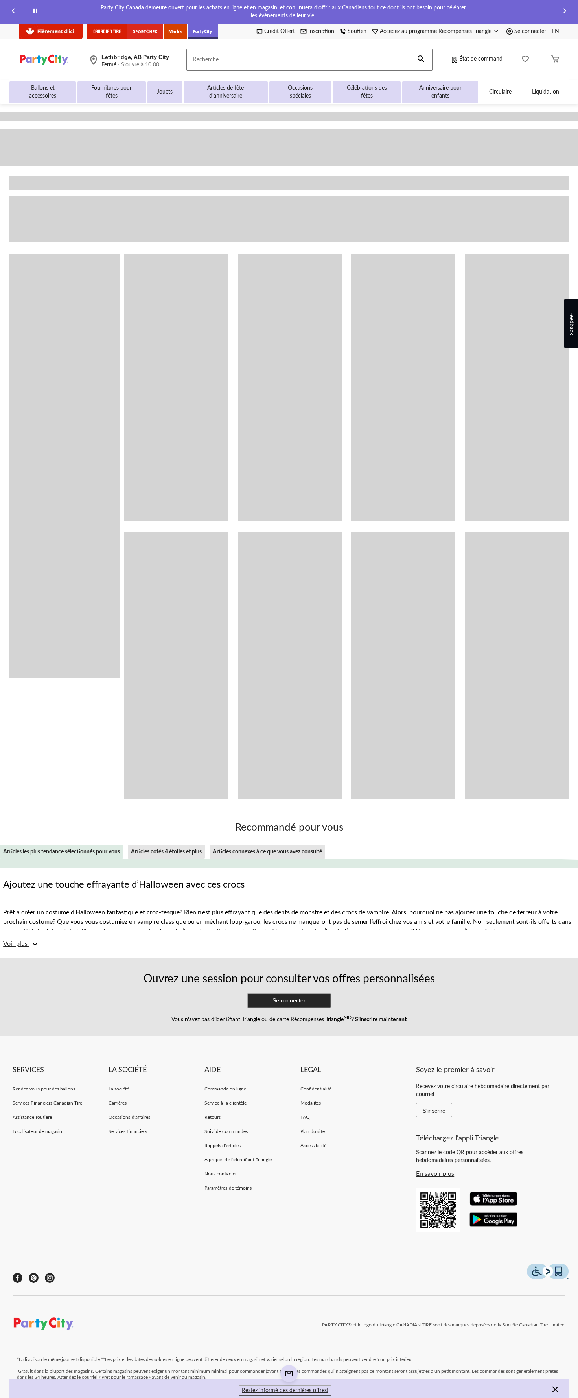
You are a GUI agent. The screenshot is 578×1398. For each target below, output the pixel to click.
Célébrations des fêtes (367, 92)
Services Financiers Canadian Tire (47, 1103)
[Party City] (203, 31)
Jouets (165, 92)
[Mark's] (176, 31)
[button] (421, 59)
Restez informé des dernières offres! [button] (285, 1390)
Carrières (118, 1103)
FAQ (305, 1117)
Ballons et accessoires (42, 92)
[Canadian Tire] (107, 31)
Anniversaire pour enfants (440, 92)
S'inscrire (434, 1110)
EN (555, 31)
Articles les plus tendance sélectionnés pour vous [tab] (61, 852)
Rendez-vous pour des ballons (44, 1089)
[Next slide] (565, 12)
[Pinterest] (34, 1278)
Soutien (357, 31)
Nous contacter (220, 1173)
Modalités (310, 1103)
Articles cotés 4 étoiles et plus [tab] (166, 852)
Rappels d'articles (222, 1145)
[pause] (35, 12)
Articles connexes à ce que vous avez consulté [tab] (267, 852)
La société (119, 1089)
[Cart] (555, 60)
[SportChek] (145, 31)
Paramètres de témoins (228, 1188)
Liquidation (545, 92)
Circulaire (500, 92)
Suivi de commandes (226, 1131)
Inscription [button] (321, 31)
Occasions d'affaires (129, 1117)
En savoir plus (435, 1174)
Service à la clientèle (225, 1103)
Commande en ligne (225, 1089)
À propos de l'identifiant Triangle (238, 1159)
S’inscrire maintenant (380, 1019)
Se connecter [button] (530, 31)
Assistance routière (32, 1117)
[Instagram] (50, 1278)
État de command (481, 59)
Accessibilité (313, 1145)
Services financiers (128, 1131)
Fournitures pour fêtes (111, 92)
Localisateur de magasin (37, 1131)
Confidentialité (315, 1089)
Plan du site (312, 1131)
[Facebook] (17, 1278)
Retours (212, 1117)
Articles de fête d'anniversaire (225, 92)
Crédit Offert (279, 31)
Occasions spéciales (300, 92)
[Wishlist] (525, 60)
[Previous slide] (13, 12)
